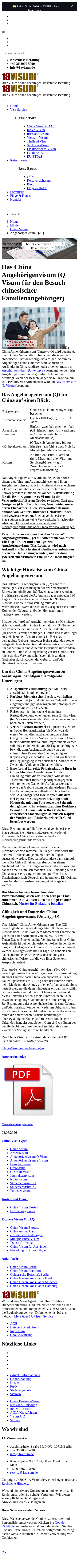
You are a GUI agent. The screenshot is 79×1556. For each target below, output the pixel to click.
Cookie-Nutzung (21, 1335)
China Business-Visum (25, 1401)
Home (14, 106)
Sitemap (15, 1394)
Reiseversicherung (39, 180)
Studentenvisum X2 (23, 1187)
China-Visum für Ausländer (28, 1246)
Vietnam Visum (37, 137)
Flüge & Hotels (37, 188)
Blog (30, 184)
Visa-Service (18, 109)
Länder (15, 225)
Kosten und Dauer (15, 1199)
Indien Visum (36, 130)
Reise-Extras (18, 160)
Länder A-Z (35, 153)
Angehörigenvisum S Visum (29, 1160)
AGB (13, 1323)
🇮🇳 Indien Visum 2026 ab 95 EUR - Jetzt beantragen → (36, 8)
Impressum (17, 1331)
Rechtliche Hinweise (15, 1483)
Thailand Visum (37, 141)
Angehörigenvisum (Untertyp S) (23, 370)
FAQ (13, 1386)
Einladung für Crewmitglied (28, 1250)
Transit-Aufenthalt (22, 1242)
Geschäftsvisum (20, 1172)
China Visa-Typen (15, 1141)
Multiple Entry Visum (24, 1239)
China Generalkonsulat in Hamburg (34, 1286)
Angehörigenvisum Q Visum (29, 1156)
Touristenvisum (20, 1190)
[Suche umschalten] (3, 207)
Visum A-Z (17, 1416)
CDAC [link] (50, 126)
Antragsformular (14, 1056)
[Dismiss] (72, 6)
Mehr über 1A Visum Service (33, 1316)
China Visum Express (24, 1227)
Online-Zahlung (20, 1379)
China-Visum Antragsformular (17, 1124)
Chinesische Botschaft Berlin (29, 1274)
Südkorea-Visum (38, 145)
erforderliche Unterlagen (26, 1235)
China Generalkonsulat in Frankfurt (33, 1278)
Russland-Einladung (23, 1405)
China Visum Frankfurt (25, 1270)
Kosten (15, 1382)
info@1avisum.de (15, 53)
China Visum (41, 126)
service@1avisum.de (24, 1472)
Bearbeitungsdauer (22, 1211)
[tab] (39, 1057)
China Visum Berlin (23, 1267)
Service (15, 1420)
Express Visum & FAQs (19, 1219)
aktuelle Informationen (25, 1375)
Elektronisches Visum (41, 149)
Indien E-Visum (20, 1409)
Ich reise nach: (11, 244)
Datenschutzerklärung (24, 1327)
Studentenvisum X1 (23, 1183)
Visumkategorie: (12, 248)
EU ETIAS (34, 156)
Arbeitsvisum (19, 1153)
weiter (39, 252)
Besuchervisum (20, 1164)
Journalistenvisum (22, 1175)
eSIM (30, 177)
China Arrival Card (23, 1231)
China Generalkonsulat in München (34, 1282)
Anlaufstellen (11, 1258)
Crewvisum (17, 1168)
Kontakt (15, 199)
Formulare (17, 192)
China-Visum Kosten (24, 1207)
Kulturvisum (18, 1179)
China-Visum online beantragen (23, 1048)
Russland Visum (38, 134)
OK (4, 1552)
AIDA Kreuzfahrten (23, 1412)
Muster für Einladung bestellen (41, 903)
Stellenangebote (20, 1390)
